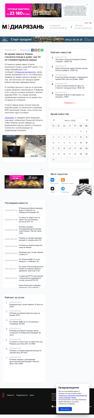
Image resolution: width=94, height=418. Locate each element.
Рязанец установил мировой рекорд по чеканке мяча (30, 239)
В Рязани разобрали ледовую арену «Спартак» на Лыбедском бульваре (31, 210)
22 (81, 148)
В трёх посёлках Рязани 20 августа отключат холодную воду (69, 87)
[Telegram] (38, 50)
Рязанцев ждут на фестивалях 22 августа (26, 304)
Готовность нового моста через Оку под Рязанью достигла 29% (29, 219)
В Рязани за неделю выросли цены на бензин (30, 246)
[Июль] (53, 120)
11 (58, 143)
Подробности (22, 395)
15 (81, 143)
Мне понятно (65, 409)
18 (59, 148)
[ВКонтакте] (32, 50)
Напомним (9, 117)
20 (70, 148)
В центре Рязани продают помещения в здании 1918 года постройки (71, 78)
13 (70, 143)
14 (75, 143)
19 (64, 148)
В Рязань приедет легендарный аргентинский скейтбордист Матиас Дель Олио (30, 230)
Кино (32, 395)
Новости (10, 395)
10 (53, 143)
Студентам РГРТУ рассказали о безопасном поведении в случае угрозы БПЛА (31, 278)
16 (86, 143)
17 (53, 148)
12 (64, 143)
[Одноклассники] (35, 50)
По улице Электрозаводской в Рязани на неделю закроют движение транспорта (31, 269)
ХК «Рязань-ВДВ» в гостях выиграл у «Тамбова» (29, 260)
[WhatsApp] (42, 50)
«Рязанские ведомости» (25, 72)
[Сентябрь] (86, 120)
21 (75, 148)
